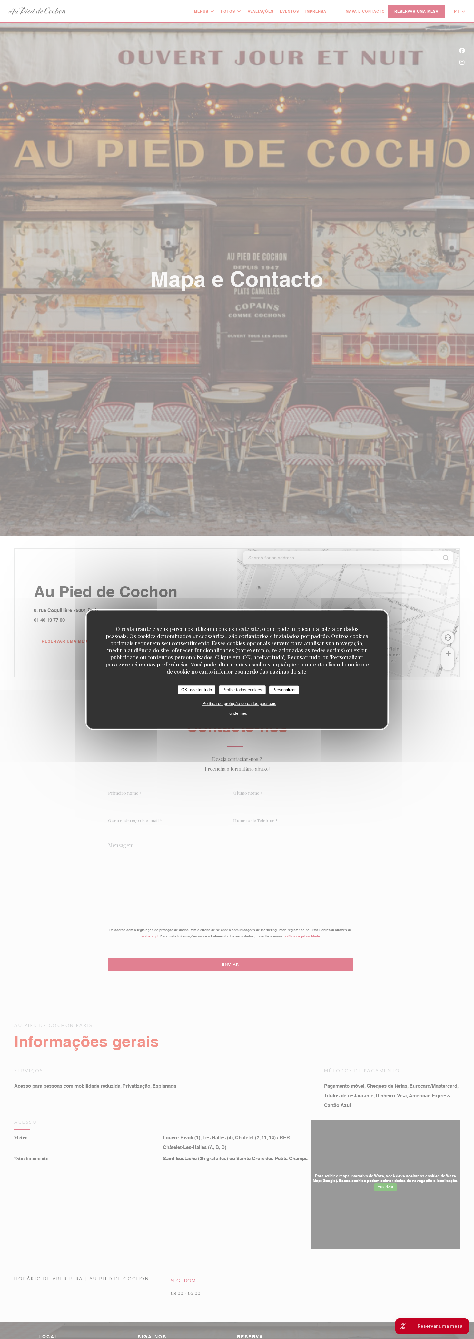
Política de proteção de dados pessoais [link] (239, 703)
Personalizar (284, 689)
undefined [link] (238, 713)
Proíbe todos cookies (242, 689)
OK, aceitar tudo (196, 689)
